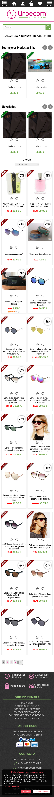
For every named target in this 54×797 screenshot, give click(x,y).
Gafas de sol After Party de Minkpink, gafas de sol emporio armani (14, 595)
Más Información (11, 787)
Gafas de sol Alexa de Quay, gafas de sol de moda (40, 595)
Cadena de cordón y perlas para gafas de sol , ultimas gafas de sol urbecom (40, 449)
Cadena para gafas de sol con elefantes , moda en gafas (40, 546)
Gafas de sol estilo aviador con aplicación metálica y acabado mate (40, 400)
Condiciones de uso (27, 706)
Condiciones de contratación (27, 715)
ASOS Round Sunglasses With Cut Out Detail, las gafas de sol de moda (13, 546)
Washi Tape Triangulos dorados (13, 302)
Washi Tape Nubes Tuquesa (40, 253)
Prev (44, 47)
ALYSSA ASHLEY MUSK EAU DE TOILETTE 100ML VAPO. (14, 205)
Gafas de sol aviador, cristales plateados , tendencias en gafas (14, 497)
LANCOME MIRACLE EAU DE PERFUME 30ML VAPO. (40, 205)
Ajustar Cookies (42, 791)
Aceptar (26, 791)
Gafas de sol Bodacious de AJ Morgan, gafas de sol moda (14, 643)
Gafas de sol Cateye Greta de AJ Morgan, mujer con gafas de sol (40, 643)
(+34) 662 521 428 (29, 763)
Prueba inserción (14, 87)
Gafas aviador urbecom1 (14, 253)
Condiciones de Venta (27, 709)
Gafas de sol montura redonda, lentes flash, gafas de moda (40, 302)
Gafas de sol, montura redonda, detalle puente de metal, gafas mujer (14, 351)
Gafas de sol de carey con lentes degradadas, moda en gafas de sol (14, 400)
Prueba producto (14, 146)
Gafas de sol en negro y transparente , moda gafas (14, 448)
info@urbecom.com (29, 767)
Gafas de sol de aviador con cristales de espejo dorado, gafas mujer (40, 351)
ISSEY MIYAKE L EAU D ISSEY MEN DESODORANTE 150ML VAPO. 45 (40, 87)
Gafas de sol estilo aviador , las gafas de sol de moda (40, 497)
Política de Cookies (27, 718)
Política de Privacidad (27, 712)
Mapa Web (27, 703)
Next (50, 47)
